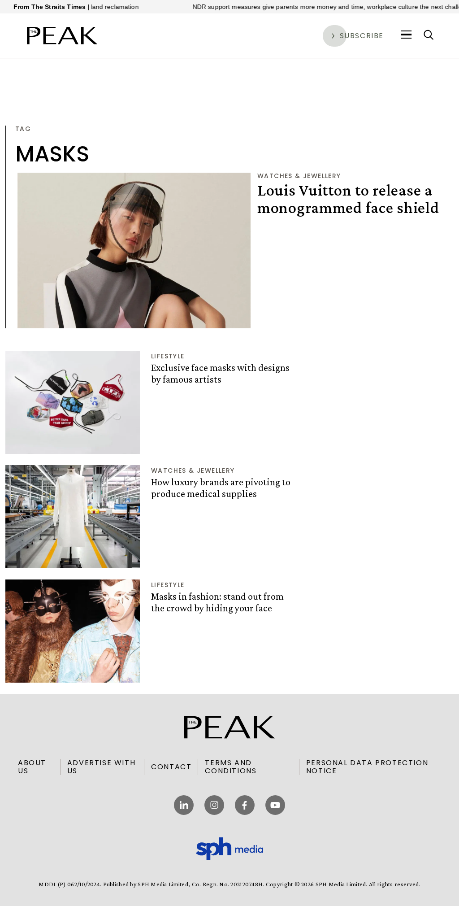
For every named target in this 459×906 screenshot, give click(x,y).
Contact (171, 767)
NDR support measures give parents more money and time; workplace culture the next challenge (316, 6)
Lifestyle (168, 356)
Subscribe (362, 35)
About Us (32, 767)
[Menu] (406, 35)
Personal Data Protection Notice (367, 767)
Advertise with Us (101, 767)
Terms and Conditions (230, 767)
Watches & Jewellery (299, 175)
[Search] (428, 35)
